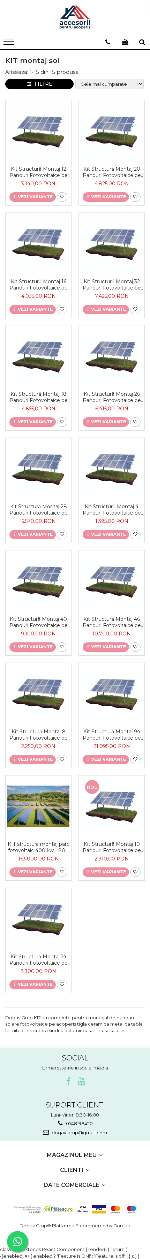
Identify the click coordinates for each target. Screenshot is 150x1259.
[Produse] (9, 44)
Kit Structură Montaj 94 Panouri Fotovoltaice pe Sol (112, 734)
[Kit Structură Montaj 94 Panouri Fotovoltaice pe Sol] (112, 694)
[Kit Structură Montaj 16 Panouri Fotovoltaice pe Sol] (38, 244)
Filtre (42, 84)
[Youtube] (82, 1081)
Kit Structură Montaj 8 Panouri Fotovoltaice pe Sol (38, 734)
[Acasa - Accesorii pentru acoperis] (75, 17)
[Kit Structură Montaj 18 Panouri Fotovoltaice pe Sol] (38, 356)
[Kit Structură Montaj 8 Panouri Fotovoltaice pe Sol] (38, 694)
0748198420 (79, 1123)
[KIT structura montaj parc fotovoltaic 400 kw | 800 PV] (38, 806)
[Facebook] (68, 1081)
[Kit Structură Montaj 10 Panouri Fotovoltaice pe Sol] (112, 806)
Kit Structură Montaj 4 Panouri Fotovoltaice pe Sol (112, 509)
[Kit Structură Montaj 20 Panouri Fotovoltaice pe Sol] (112, 131)
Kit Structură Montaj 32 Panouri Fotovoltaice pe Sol (112, 284)
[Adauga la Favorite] (62, 197)
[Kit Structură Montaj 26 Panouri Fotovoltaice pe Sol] (112, 356)
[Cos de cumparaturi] (125, 42)
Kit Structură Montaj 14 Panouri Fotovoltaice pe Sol (38, 959)
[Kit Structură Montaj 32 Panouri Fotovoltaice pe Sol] (112, 244)
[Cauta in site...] (142, 42)
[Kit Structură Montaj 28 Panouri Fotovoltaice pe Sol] (38, 469)
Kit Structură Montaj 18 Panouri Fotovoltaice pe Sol (38, 397)
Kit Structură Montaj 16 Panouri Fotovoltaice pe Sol (38, 284)
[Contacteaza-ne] (107, 42)
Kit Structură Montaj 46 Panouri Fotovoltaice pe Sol (112, 622)
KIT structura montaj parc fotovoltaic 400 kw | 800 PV (38, 847)
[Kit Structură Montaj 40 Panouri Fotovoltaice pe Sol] (38, 581)
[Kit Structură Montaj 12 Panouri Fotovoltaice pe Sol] (38, 131)
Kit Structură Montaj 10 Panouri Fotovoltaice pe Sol (112, 847)
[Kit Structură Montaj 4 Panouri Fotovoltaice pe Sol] (112, 469)
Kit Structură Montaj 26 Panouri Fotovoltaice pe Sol (112, 397)
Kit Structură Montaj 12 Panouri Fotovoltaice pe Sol (38, 172)
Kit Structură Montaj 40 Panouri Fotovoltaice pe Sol (38, 622)
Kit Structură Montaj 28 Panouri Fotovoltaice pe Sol (38, 509)
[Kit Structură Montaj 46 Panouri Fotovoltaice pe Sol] (112, 581)
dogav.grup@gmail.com (79, 1132)
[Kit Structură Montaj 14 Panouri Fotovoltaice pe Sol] (38, 919)
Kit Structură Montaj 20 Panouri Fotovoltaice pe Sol (112, 172)
